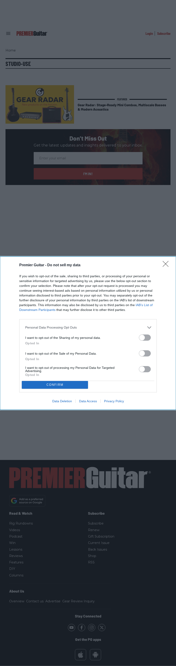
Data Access (88, 401)
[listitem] (88, 327)
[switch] (145, 337)
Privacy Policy (114, 401)
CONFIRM (55, 384)
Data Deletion (62, 401)
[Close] (167, 265)
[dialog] (88, 333)
